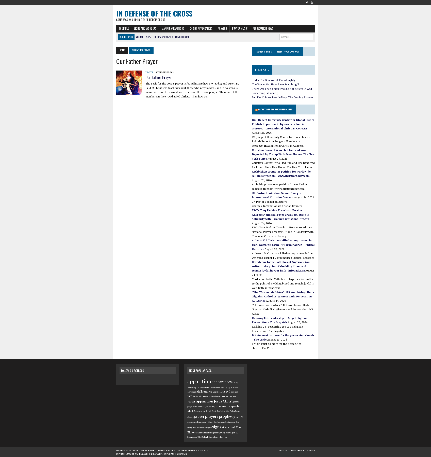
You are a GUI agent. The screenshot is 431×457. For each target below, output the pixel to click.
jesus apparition (200, 401)
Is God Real (231, 396)
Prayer (149, 72)
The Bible (124, 28)
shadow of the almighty (202, 428)
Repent (200, 422)
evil (228, 391)
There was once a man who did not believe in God (282, 89)
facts (190, 396)
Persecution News (263, 28)
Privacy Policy (297, 450)
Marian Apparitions (173, 28)
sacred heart (208, 422)
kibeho (195, 406)
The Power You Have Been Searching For (277, 84)
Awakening (191, 387)
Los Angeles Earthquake (208, 406)
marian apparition (230, 406)
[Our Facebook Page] (306, 2)
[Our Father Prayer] (129, 93)
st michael (228, 427)
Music (191, 411)
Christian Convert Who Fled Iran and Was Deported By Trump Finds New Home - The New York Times (283, 154)
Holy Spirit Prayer (201, 396)
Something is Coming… (266, 93)
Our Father (221, 411)
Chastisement (215, 387)
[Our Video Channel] (312, 2)
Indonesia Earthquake (218, 396)
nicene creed (200, 411)
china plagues (226, 387)
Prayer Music (239, 28)
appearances (222, 381)
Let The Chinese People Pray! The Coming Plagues (282, 97)
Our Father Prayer (158, 77)
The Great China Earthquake (206, 433)
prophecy (227, 416)
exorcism (234, 392)
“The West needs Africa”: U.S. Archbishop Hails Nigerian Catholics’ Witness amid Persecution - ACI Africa (283, 296)
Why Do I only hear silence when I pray (212, 437)
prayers (211, 416)
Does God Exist (219, 392)
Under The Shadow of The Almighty (273, 80)
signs (216, 427)
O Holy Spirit (211, 411)
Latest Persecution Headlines (275, 109)
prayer (199, 416)
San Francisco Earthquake (224, 422)
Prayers (222, 28)
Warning (221, 433)
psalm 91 (239, 417)
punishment (192, 422)
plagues (190, 417)
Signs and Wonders (145, 28)
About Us (283, 450)
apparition (199, 381)
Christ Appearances (201, 28)
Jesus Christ (223, 401)
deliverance (204, 391)
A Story (235, 382)
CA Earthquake (203, 387)
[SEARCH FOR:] (296, 37)
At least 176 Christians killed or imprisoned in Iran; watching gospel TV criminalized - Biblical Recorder (283, 245)
